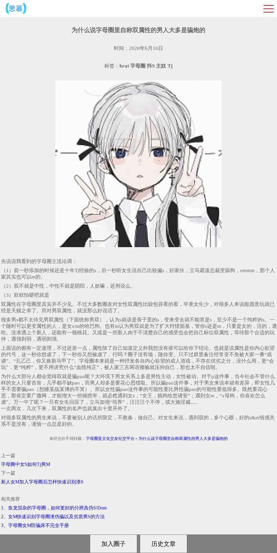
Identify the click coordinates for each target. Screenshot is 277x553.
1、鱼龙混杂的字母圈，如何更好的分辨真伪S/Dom (54, 507)
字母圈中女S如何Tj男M (25, 464)
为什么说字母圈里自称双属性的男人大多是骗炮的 (183, 438)
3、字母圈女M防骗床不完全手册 (35, 525)
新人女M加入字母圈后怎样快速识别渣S (42, 481)
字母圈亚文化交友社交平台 (110, 438)
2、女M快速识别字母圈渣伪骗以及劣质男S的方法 (53, 516)
